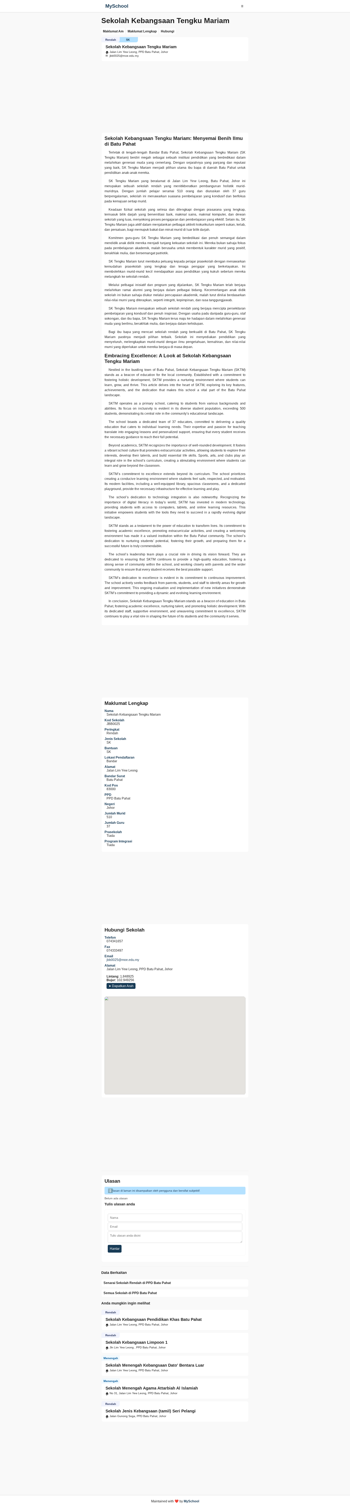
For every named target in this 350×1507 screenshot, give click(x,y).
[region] (175, 96)
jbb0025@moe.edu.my (123, 960)
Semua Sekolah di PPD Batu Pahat (130, 1293)
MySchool (116, 6)
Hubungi (167, 31)
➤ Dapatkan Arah (121, 986)
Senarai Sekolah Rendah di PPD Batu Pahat (137, 1283)
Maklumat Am (113, 31)
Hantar (115, 1248)
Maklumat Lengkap (142, 31)
